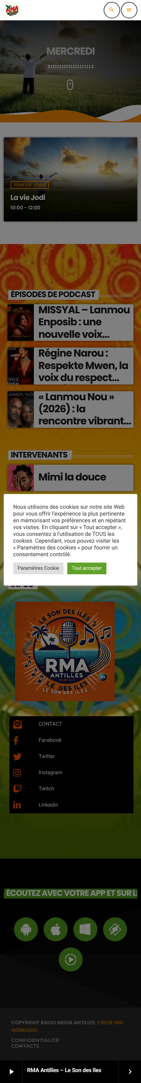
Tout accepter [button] (87, 568)
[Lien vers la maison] (11, 10)
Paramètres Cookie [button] (38, 568)
